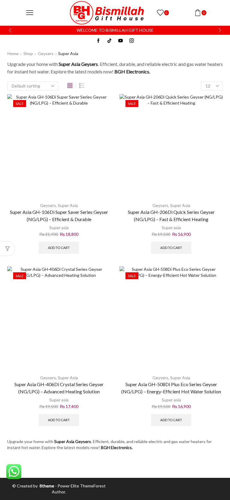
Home (13, 53)
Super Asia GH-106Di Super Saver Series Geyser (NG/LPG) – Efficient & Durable (59, 215)
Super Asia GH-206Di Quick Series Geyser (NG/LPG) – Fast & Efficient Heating (171, 215)
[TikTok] (109, 40)
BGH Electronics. (132, 71)
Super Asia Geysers (78, 64)
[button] (10, 30)
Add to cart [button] (59, 247)
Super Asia (68, 205)
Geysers (46, 53)
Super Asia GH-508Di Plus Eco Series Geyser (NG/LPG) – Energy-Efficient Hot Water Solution (171, 387)
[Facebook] (98, 40)
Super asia (59, 227)
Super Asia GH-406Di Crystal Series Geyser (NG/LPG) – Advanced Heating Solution (59, 387)
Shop (28, 53)
